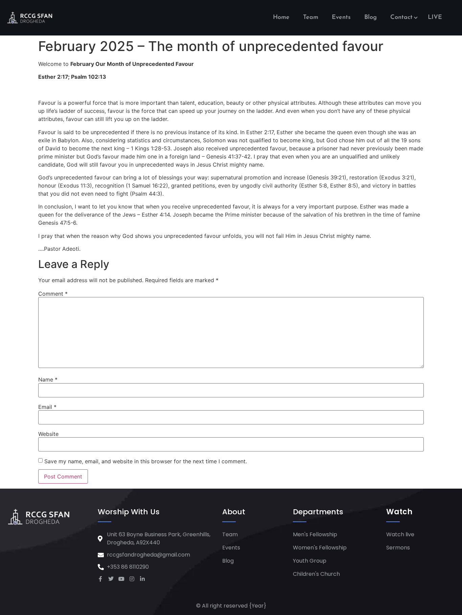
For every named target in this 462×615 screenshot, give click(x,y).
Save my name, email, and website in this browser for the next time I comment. (145, 461)
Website (48, 434)
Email (47, 407)
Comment (53, 293)
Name (47, 379)
